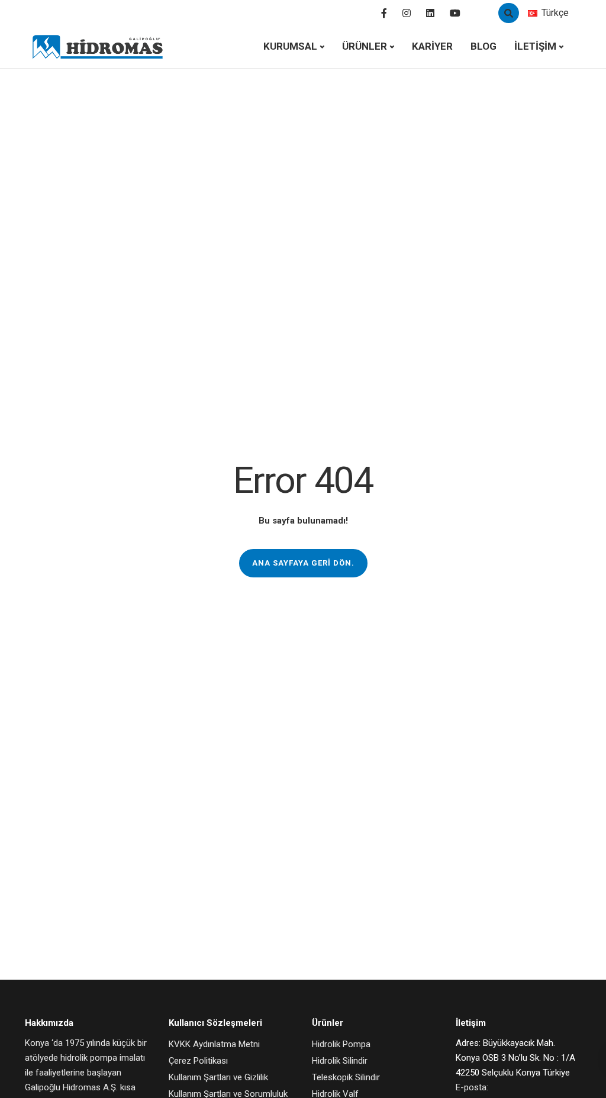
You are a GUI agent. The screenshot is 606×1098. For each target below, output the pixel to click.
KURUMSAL (290, 46)
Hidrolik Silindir (340, 1060)
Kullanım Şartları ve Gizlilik (218, 1077)
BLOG (483, 46)
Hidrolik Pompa (341, 1044)
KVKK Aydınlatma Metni (214, 1044)
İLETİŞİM (535, 46)
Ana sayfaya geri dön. (303, 562)
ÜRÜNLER (364, 46)
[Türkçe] (532, 13)
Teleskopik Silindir (346, 1077)
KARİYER (432, 46)
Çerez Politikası (198, 1060)
